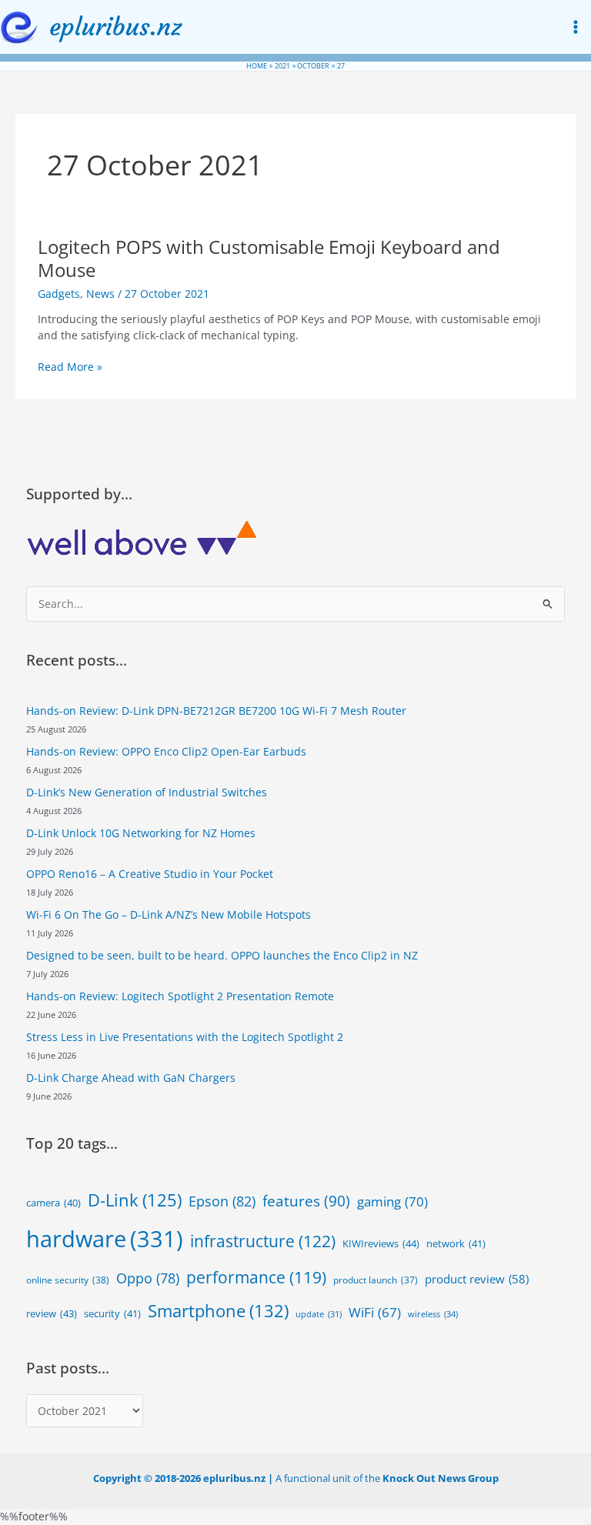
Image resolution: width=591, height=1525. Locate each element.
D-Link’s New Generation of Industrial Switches (146, 792)
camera (53, 1203)
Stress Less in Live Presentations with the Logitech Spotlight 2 (184, 1036)
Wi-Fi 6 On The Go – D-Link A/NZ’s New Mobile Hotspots (168, 914)
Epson (222, 1201)
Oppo (147, 1278)
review (51, 1313)
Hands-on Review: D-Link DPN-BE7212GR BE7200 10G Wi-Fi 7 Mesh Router (216, 710)
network (456, 1243)
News (100, 293)
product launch (375, 1279)
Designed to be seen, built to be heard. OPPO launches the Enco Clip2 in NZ (222, 955)
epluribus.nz (115, 27)
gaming (392, 1201)
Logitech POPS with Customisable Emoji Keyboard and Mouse (269, 259)
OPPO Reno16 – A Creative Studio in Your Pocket (149, 873)
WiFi (375, 1312)
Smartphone (218, 1311)
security (112, 1313)
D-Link (135, 1200)
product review (477, 1278)
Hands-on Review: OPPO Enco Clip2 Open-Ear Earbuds (166, 751)
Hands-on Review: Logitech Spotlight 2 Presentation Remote (180, 996)
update (319, 1314)
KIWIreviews (380, 1243)
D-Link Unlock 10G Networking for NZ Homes (140, 833)
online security (67, 1279)
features (306, 1201)
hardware (104, 1238)
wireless (433, 1314)
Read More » (70, 367)
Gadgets (59, 293)
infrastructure (263, 1241)
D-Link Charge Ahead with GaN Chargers (130, 1077)
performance (256, 1277)
